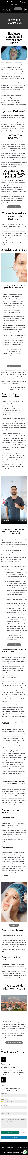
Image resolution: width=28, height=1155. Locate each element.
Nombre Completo (4, 1093)
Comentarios (3, 1116)
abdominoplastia (7, 868)
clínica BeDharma (9, 1022)
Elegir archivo (10, 1132)
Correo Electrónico (5, 1105)
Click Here (14, 4)
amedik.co (15, 1149)
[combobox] (3, 1101)
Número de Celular (4, 1099)
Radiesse (3, 65)
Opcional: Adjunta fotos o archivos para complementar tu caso (12, 1130)
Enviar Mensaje (14, 1137)
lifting (10, 696)
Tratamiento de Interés (5, 1111)
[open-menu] (25, 9)
